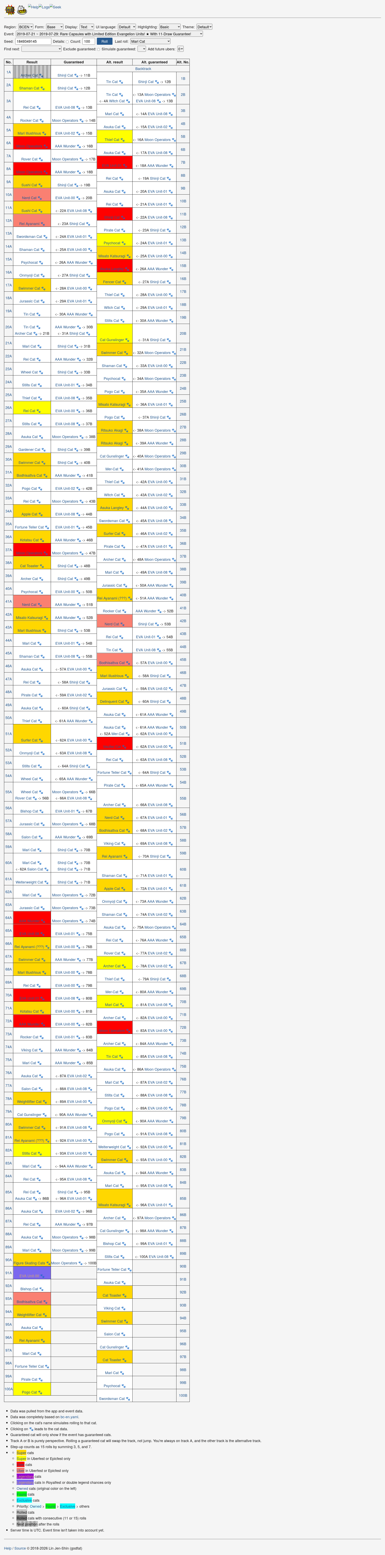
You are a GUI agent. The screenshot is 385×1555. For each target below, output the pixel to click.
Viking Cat (112, 843)
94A (8, 1311)
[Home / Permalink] (10, 11)
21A (8, 342)
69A (8, 982)
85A (8, 1191)
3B (183, 110)
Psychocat (112, 242)
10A (8, 194)
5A (8, 129)
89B (183, 1253)
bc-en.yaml (69, 1416)
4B (183, 123)
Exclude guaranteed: (80, 49)
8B (183, 175)
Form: (39, 27)
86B (183, 1214)
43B (183, 633)
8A (8, 168)
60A (8, 862)
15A (8, 259)
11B (183, 213)
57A (8, 820)
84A (8, 1175)
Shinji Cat (65, 75)
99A (8, 1376)
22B (183, 362)
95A (8, 1324)
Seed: (8, 41)
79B (183, 1117)
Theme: (188, 27)
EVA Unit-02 (157, 126)
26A (8, 407)
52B (183, 756)
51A (8, 733)
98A (8, 1362)
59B (183, 852)
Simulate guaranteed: (119, 49)
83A (8, 1162)
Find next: (12, 49)
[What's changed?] (44, 11)
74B (183, 1053)
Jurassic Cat (29, 300)
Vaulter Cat (112, 746)
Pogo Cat (112, 391)
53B (183, 769)
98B (183, 1369)
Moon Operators (158, 94)
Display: (71, 27)
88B (183, 1240)
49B (183, 711)
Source (20, 1548)
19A (8, 310)
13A (8, 233)
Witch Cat (117, 100)
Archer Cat (29, 75)
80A (8, 1124)
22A (8, 355)
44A (8, 640)
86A (8, 1208)
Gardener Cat (29, 449)
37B (183, 556)
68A (8, 969)
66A (8, 943)
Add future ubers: (161, 49)
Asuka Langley (112, 268)
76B (183, 1078)
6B (183, 149)
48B (183, 698)
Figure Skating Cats (29, 1262)
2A (8, 84)
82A (8, 1149)
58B (183, 840)
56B (183, 814)
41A (8, 601)
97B (183, 1356)
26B (183, 414)
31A (8, 472)
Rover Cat (29, 158)
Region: (10, 27)
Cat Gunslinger (112, 339)
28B (183, 439)
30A (8, 459)
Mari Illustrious (29, 133)
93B (183, 1304)
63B (183, 911)
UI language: (106, 27)
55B (183, 798)
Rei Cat (29, 107)
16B (183, 278)
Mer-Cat (111, 468)
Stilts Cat (112, 320)
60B (183, 869)
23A (8, 368)
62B (183, 898)
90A (8, 1259)
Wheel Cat (29, 371)
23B (183, 375)
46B (183, 672)
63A (8, 904)
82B (183, 1156)
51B (183, 743)
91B (183, 1279)
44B (183, 646)
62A (8, 891)
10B (183, 200)
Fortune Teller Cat (29, 526)
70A (8, 994)
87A (8, 1220)
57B (183, 827)
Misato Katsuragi (111, 255)
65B (183, 936)
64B (183, 923)
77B (183, 1091)
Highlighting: (148, 27)
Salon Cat (29, 836)
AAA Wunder (65, 145)
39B (183, 581)
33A (8, 497)
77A (8, 1085)
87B (183, 1227)
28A (8, 433)
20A (8, 326)
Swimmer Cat (29, 288)
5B (183, 136)
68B (183, 975)
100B (183, 1395)
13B (183, 239)
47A (8, 678)
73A (8, 1033)
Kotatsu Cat (29, 539)
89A (8, 1246)
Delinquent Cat (112, 701)
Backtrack (143, 68)
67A (8, 956)
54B (183, 782)
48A (8, 691)
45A (8, 652)
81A (8, 1137)
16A (8, 272)
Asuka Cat (112, 126)
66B (183, 949)
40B (183, 594)
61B (183, 885)
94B (183, 1317)
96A (8, 1337)
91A (8, 1272)
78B (183, 1104)
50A (8, 717)
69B (183, 988)
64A (8, 917)
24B (183, 388)
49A (8, 704)
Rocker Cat (29, 120)
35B (183, 530)
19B (183, 317)
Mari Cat (112, 113)
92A (8, 1285)
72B (183, 1027)
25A (8, 394)
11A (8, 207)
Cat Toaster (29, 565)
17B (183, 291)
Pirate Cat (112, 229)
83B (183, 1169)
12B (183, 226)
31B (183, 478)
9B (183, 188)
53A (8, 762)
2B (183, 94)
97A (8, 1350)
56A (8, 807)
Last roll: (122, 41)
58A (8, 833)
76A (8, 1072)
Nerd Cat (29, 197)
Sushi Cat (29, 184)
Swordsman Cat (29, 236)
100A (8, 1388)
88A (8, 1233)
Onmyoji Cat (29, 275)
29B (183, 452)
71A (8, 1007)
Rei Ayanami (29, 223)
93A (8, 1298)
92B (183, 1291)
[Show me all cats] (22, 11)
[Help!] (33, 11)
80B (183, 1130)
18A (8, 297)
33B (183, 504)
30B (183, 465)
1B (183, 78)
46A (8, 665)
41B (183, 607)
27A (8, 420)
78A (8, 1098)
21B (183, 349)
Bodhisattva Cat (29, 475)
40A (8, 588)
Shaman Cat (29, 87)
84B (183, 1182)
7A (8, 155)
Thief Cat (112, 139)
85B (183, 1198)
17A (8, 284)
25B (183, 401)
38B (183, 568)
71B (183, 1014)
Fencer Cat (112, 281)
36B (183, 543)
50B (183, 727)
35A (8, 523)
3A (8, 100)
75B (183, 1066)
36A (8, 536)
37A (8, 549)
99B (183, 1382)
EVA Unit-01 (112, 165)
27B (183, 426)
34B (183, 517)
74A (8, 1046)
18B (183, 304)
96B (183, 1343)
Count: (75, 41)
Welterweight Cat (29, 882)
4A (8, 117)
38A (8, 562)
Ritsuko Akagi (112, 430)
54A (8, 775)
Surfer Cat (112, 533)
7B (183, 162)
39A (8, 575)
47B (183, 685)
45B (183, 659)
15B (183, 265)
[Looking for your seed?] (55, 11)
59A (8, 846)
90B (183, 1266)
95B (183, 1330)
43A (8, 627)
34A (8, 510)
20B (183, 333)
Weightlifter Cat (29, 1101)
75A (8, 1059)
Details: (59, 41)
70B (183, 1001)
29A (8, 446)
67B (183, 962)
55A (8, 791)
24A (8, 381)
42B (183, 620)
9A (8, 181)
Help (7, 1548)
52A (8, 749)
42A (8, 614)
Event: (9, 34)
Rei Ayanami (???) (112, 597)
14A (8, 246)
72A (8, 1020)
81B (183, 1143)
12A (8, 220)
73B (183, 1040)
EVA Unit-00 (65, 197)
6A (8, 142)
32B (183, 491)
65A (8, 930)
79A (8, 1111)
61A (8, 878)
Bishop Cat (29, 811)
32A (8, 485)
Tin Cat (112, 81)
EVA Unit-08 (146, 100)
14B (183, 252)
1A (8, 71)
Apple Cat (29, 513)
